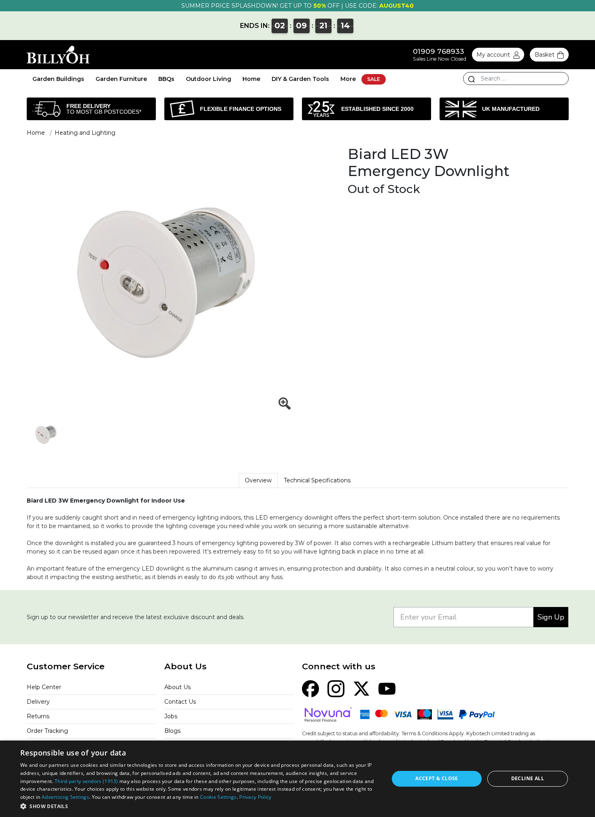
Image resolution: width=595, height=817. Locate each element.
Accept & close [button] (436, 778)
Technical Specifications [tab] (317, 480)
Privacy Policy (255, 797)
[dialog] (297, 779)
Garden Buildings (58, 79)
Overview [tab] (258, 480)
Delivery (38, 701)
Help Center (44, 687)
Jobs (170, 716)
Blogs (172, 730)
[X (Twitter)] (361, 688)
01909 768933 (438, 51)
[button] (199, 806)
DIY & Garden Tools (300, 79)
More (348, 79)
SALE (373, 79)
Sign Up (551, 617)
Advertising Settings (65, 797)
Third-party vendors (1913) (86, 781)
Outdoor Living (208, 79)
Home (251, 79)
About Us (177, 687)
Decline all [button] (527, 778)
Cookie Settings (218, 797)
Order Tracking (47, 730)
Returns (38, 716)
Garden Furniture (121, 79)
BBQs (166, 79)
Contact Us (180, 701)
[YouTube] (386, 688)
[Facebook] (310, 688)
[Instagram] (335, 688)
